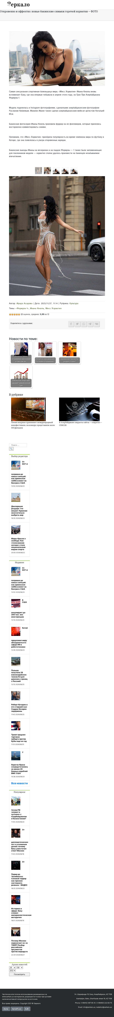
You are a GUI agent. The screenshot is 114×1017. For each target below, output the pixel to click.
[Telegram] (90, 324)
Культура (74, 303)
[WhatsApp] (84, 324)
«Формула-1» (22, 308)
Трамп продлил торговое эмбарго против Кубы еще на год (19, 738)
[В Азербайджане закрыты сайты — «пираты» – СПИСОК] (79, 409)
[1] (74, 170)
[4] (47, 170)
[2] (65, 170)
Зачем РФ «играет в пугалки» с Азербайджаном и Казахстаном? (19, 814)
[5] (38, 170)
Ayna (6, 1009)
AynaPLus (16, 1009)
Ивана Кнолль (37, 308)
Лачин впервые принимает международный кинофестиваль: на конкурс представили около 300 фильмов (33, 425)
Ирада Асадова (25, 303)
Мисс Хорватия (53, 308)
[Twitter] (77, 324)
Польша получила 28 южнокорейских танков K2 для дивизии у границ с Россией (19, 675)
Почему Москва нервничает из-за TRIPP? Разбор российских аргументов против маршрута (19, 946)
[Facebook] (71, 324)
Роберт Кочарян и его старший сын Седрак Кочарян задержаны (19, 707)
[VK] (97, 324)
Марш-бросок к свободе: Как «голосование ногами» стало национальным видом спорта (18, 543)
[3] (56, 170)
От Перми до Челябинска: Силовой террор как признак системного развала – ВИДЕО (19, 873)
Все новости (19, 783)
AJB (27, 1009)
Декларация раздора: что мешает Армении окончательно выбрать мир (19, 510)
